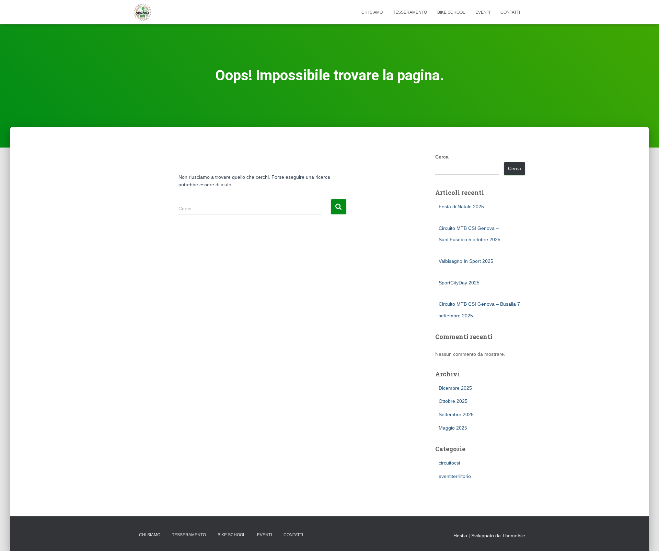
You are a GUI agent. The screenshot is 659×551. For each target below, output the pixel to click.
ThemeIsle (513, 535)
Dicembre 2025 (455, 388)
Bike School (451, 12)
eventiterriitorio (455, 476)
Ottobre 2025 (453, 401)
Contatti (510, 12)
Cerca (442, 157)
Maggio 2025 (453, 428)
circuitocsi (449, 463)
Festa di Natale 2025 (461, 206)
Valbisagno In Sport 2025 (466, 261)
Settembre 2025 (456, 414)
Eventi (482, 12)
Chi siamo (372, 12)
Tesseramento (410, 12)
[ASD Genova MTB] (142, 12)
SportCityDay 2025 (459, 282)
